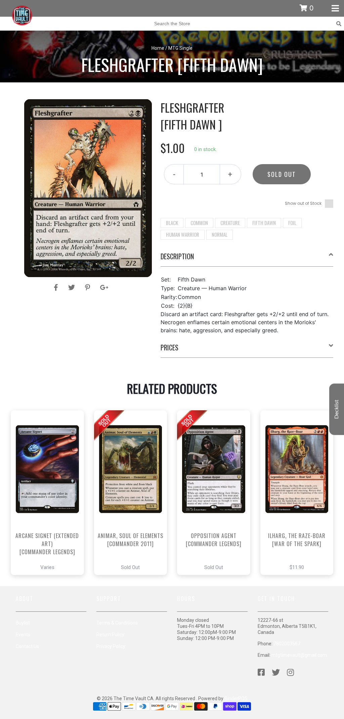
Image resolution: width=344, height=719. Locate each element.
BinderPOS (236, 698)
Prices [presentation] (169, 347)
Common (199, 222)
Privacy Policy (110, 646)
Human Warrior (182, 234)
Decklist (336, 409)
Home (158, 48)
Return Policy (110, 634)
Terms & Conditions (117, 623)
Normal (219, 234)
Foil (292, 222)
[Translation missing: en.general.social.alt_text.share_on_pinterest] (88, 287)
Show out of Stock (303, 203)
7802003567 (286, 643)
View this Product (50, 511)
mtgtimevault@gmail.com (299, 655)
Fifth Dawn (264, 222)
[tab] (247, 259)
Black (172, 222)
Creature (230, 222)
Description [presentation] (177, 256)
